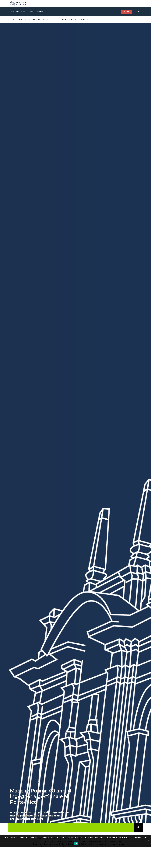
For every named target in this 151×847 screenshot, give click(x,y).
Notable (45, 19)
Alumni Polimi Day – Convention (74, 19)
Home (14, 19)
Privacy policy (75, 840)
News (21, 19)
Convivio (54, 19)
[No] (148, 841)
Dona (126, 12)
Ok (76, 843)
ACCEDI (137, 11)
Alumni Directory (32, 19)
